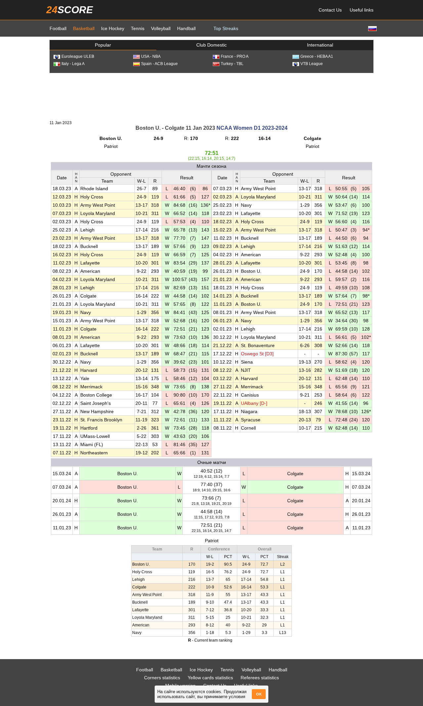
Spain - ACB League (159, 63)
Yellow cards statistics (210, 677)
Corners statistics (162, 677)
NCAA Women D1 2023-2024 (252, 128)
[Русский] (372, 28)
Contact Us (330, 10)
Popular (103, 45)
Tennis (137, 28)
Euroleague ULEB (77, 56)
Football (58, 28)
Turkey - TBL (232, 63)
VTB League (311, 63)
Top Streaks (225, 28)
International (320, 45)
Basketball (84, 28)
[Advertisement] (211, 96)
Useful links (361, 10)
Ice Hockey (112, 28)
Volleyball (161, 28)
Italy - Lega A (73, 63)
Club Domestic (211, 45)
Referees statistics (260, 677)
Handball (186, 28)
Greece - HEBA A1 (316, 56)
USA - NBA (151, 56)
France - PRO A (235, 56)
